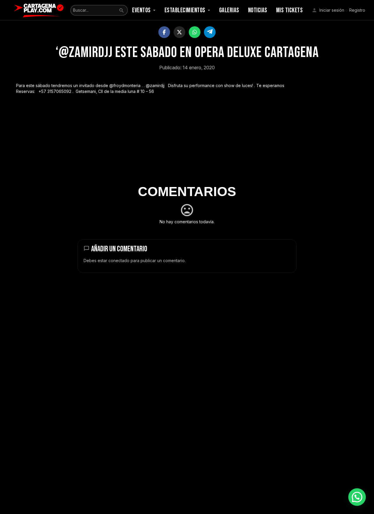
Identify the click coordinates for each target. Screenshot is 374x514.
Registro (357, 10)
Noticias (257, 10)
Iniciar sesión (331, 10)
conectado (118, 260)
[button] (357, 497)
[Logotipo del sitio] (39, 9)
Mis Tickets (289, 10)
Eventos (141, 10)
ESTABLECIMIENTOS (185, 10)
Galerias (229, 10)
